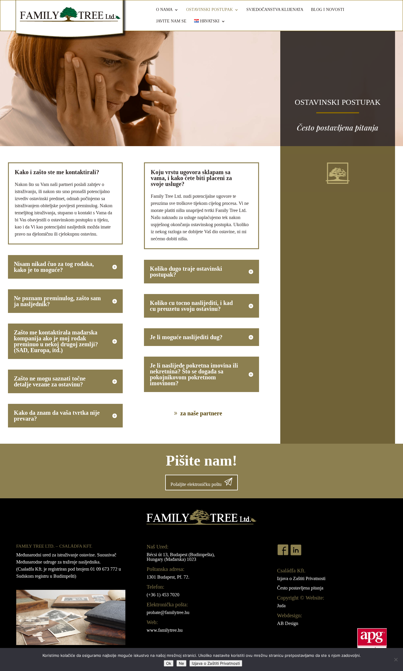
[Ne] (396, 659)
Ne (181, 663)
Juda (281, 605)
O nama (164, 10)
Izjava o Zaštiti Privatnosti (301, 578)
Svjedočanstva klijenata (274, 10)
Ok (168, 663)
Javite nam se (171, 21)
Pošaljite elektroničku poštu (196, 484)
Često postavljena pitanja (300, 587)
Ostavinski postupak (209, 10)
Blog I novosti (327, 10)
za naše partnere (201, 413)
